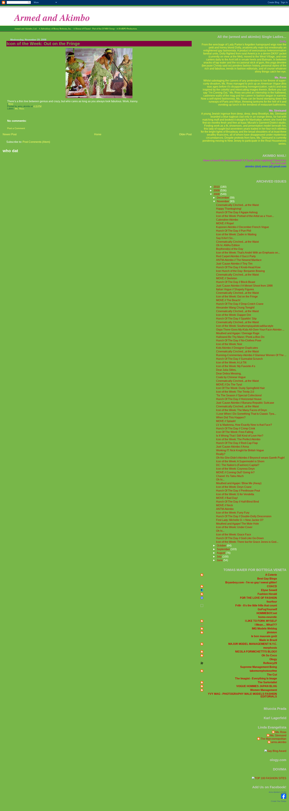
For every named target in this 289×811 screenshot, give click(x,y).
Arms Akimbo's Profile (277, 792)
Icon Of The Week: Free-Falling (234, 432)
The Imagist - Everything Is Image (256, 678)
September (223, 549)
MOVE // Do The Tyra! (229, 384)
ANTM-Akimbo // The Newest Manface (239, 260)
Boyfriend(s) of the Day (229, 249)
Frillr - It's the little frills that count (256, 605)
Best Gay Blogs (267, 578)
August (221, 552)
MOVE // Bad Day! (227, 498)
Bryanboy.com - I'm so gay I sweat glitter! (251, 582)
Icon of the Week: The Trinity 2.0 (235, 391)
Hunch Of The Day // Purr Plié (233, 230)
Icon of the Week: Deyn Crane (234, 486)
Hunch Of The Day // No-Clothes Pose (238, 340)
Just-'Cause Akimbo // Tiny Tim (234, 263)
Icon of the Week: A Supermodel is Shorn (240, 461)
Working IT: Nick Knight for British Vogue (240, 450)
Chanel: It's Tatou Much (230, 476)
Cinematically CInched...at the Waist (237, 205)
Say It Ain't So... (225, 238)
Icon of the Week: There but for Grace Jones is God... (247, 541)
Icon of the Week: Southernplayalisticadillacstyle (244, 326)
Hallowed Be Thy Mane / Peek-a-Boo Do (240, 337)
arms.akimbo (278, 742)
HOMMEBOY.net (267, 613)
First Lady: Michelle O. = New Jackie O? (239, 520)
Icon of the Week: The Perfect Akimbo (238, 439)
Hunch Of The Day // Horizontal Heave (239, 399)
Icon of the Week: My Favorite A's (235, 366)
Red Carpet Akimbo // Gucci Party (236, 256)
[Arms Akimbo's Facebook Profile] (283, 797)
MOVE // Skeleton (226, 278)
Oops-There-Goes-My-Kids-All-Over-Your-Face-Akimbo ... (250, 329)
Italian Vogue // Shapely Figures (235, 289)
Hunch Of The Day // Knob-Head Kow (238, 267)
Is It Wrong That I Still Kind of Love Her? (239, 435)
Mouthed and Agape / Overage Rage (237, 333)
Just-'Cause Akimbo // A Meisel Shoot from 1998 (244, 285)
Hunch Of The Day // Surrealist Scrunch (239, 358)
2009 (217, 190)
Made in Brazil (268, 640)
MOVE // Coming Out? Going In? (235, 472)
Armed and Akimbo (52, 17)
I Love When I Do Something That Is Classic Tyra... (246, 413)
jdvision (272, 632)
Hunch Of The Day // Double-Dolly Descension (243, 516)
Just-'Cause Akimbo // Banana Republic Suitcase (245, 402)
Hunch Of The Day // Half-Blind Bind (237, 501)
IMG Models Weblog (264, 628)
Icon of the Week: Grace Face (233, 534)
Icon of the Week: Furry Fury (232, 512)
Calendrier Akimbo (227, 219)
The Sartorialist (267, 682)
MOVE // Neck (224, 505)
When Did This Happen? (231, 417)
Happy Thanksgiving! (228, 208)
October (222, 545)
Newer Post (10, 134)
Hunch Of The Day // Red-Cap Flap (237, 443)
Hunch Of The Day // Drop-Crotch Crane (239, 303)
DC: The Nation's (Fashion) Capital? (237, 465)
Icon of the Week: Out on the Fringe (43, 43)
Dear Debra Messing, (228, 373)
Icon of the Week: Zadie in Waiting (236, 234)
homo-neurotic (267, 617)
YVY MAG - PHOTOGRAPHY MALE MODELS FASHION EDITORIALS (242, 695)
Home (97, 134)
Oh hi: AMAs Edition (228, 245)
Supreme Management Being (258, 667)
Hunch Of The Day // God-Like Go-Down (240, 538)
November (223, 201)
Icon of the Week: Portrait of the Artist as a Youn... (245, 216)
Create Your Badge (278, 801)
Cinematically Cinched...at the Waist (237, 241)
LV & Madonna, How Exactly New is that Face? (244, 424)
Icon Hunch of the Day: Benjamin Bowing (240, 271)
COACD (272, 586)
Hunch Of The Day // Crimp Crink (235, 428)
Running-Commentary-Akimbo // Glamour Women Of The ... (251, 355)
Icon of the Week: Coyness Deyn (235, 468)
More (10, 104)
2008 (217, 194)
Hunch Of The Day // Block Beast (235, 282)
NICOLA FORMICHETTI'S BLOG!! (256, 651)
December (223, 197)
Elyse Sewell (269, 590)
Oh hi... (220, 479)
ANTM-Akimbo (225, 509)
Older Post (185, 134)
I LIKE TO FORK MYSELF (261, 620)
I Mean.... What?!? (266, 624)
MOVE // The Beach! (228, 300)
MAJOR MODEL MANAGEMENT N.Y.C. (252, 643)
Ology (273, 659)
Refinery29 (270, 663)
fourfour (272, 601)
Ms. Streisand (278, 735)
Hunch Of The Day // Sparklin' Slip (236, 318)
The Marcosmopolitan (273, 738)
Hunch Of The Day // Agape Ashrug (237, 212)
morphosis (270, 647)
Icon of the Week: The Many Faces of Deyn (241, 410)
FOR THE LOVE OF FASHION (258, 597)
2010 (217, 186)
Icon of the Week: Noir (229, 344)
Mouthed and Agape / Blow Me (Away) (238, 483)
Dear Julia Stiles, (226, 369)
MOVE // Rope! (225, 223)
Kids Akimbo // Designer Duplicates (237, 347)
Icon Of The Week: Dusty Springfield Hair (240, 388)
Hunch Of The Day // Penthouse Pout (238, 490)
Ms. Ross (19, 109)
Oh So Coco (269, 655)
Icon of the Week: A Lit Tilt (231, 362)
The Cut (272, 674)
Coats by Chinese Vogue (231, 377)
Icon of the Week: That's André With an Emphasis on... (248, 252)
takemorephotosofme (263, 670)
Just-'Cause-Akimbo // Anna (232, 446)
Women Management (263, 690)
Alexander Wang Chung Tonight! (235, 307)
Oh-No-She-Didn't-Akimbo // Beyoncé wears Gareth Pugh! (250, 457)
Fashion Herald (267, 594)
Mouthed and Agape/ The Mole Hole (237, 523)
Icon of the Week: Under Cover (234, 527)
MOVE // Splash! (226, 421)
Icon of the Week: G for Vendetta (235, 494)
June (220, 560)
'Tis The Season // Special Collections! (239, 395)
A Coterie (271, 574)
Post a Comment (16, 128)
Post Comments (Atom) (36, 141)
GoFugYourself (267, 609)
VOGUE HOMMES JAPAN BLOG (256, 686)
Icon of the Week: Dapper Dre (233, 314)
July (219, 556)
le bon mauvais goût (264, 636)
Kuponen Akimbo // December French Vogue (242, 227)
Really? (220, 454)
